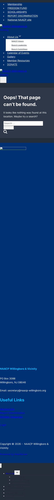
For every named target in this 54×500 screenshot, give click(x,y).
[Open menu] (3, 80)
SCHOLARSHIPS (17, 12)
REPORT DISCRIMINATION (23, 16)
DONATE (12, 64)
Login (3, 424)
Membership (15, 4)
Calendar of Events (18, 52)
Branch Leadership (19, 45)
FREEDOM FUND (17, 8)
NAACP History (18, 41)
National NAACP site (19, 19)
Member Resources (18, 60)
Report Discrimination (12, 412)
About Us (10, 473)
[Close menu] (1, 465)
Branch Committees (19, 49)
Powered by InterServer (13, 454)
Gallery (11, 56)
